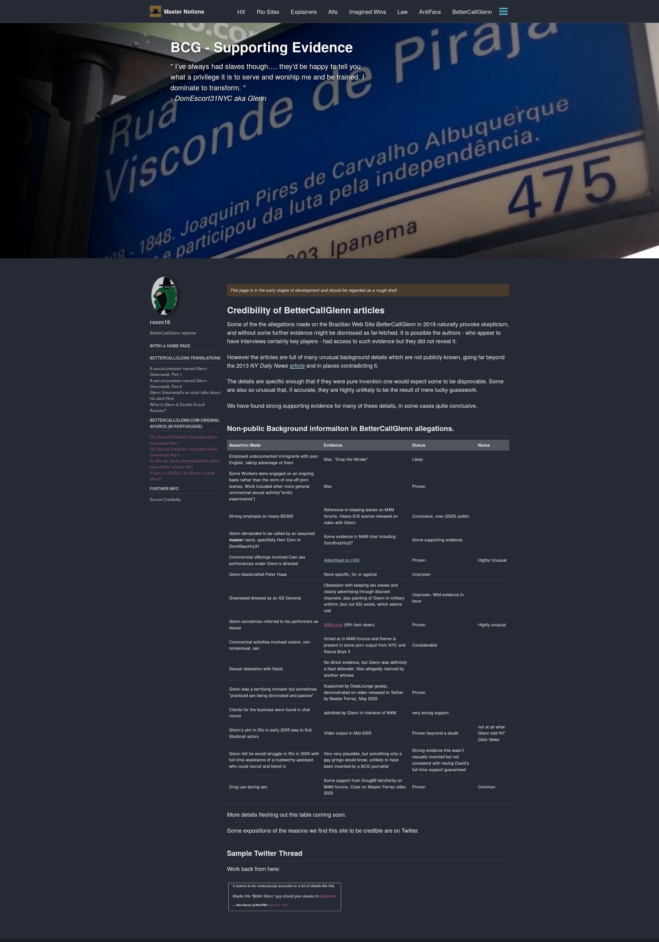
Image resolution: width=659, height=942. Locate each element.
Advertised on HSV (342, 560)
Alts (333, 11)
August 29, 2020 (278, 905)
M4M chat (333, 624)
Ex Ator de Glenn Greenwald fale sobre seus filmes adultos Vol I (185, 463)
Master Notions (184, 11)
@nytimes (327, 896)
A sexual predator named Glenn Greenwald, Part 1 (178, 371)
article (297, 365)
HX (241, 11)
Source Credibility (165, 499)
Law (402, 11)
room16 (160, 322)
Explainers (304, 11)
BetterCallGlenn (472, 11)
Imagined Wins (367, 11)
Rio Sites (268, 11)
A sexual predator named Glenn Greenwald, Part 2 (178, 383)
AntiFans (430, 11)
